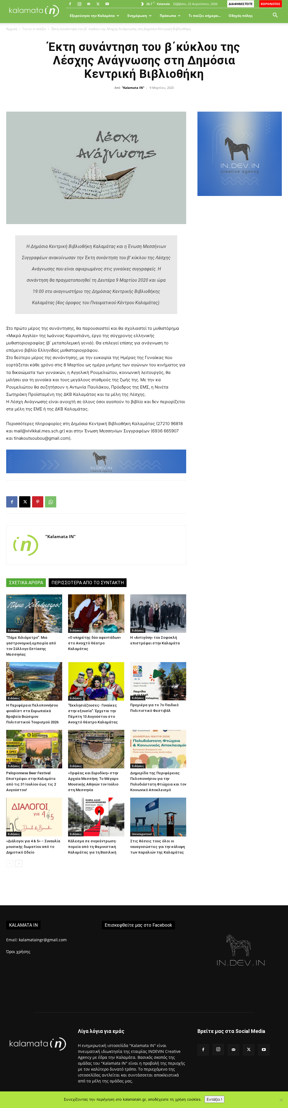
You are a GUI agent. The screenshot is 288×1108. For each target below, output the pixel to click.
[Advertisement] (239, 249)
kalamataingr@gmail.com (43, 939)
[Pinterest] (37, 501)
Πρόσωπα (168, 15)
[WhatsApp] (50, 501)
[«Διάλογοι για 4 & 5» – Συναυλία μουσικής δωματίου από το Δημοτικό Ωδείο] (34, 817)
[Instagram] (79, 4)
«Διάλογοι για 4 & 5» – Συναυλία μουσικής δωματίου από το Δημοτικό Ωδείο (33, 846)
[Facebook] (70, 4)
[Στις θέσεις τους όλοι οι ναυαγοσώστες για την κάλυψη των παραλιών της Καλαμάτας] (158, 817)
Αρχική (11, 28)
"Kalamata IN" (133, 87)
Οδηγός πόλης (241, 15)
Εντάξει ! (214, 1099)
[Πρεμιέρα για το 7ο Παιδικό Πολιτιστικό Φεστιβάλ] (158, 681)
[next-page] (18, 863)
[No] (281, 1100)
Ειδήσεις (14, 630)
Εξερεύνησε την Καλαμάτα (92, 15)
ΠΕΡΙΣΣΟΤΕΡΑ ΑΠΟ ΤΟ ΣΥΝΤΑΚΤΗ (87, 582)
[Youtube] (107, 4)
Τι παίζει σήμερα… (205, 15)
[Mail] (88, 4)
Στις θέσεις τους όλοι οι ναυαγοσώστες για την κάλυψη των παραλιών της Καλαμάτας (157, 846)
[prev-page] (9, 863)
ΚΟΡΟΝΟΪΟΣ (270, 4)
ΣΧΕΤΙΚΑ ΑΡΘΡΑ (26, 582)
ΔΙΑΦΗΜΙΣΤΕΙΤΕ (241, 4)
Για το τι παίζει (34, 28)
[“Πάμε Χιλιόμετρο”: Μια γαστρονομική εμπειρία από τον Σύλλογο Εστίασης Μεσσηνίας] (34, 613)
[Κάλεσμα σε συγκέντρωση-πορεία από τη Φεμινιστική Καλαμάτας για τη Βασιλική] (96, 817)
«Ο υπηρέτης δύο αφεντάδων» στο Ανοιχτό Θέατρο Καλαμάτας (94, 643)
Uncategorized (142, 834)
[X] (98, 4)
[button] (275, 16)
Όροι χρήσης (18, 951)
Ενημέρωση (137, 15)
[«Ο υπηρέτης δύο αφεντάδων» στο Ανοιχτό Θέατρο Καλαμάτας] (96, 613)
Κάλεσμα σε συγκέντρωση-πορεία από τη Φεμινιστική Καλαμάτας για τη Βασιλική (92, 846)
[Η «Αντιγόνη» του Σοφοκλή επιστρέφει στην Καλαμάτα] (158, 613)
